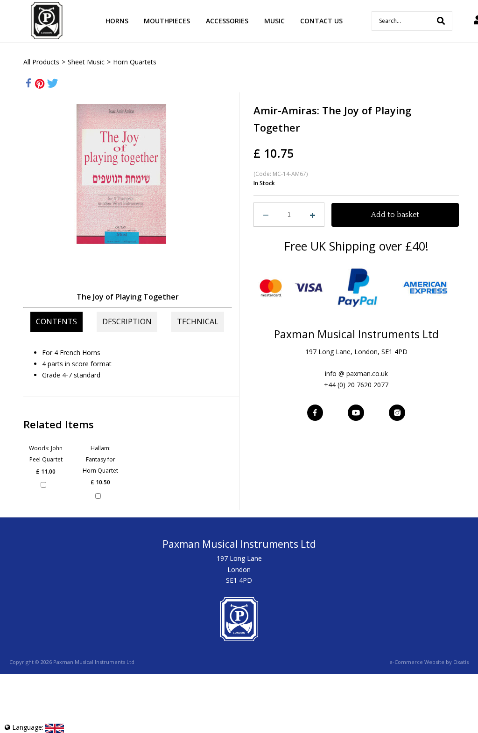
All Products (41, 61)
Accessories (227, 20)
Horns (116, 20)
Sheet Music (86, 61)
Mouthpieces (167, 20)
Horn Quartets (134, 61)
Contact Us (321, 20)
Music (274, 20)
